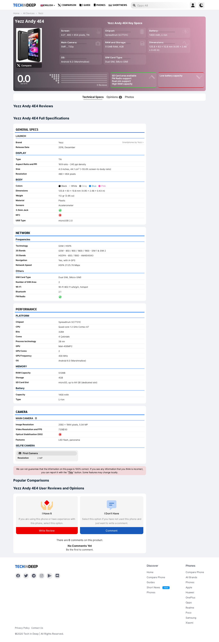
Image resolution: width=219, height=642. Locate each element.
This (70, 472)
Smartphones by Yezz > (133, 142)
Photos (129, 97)
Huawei (190, 592)
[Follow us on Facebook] (18, 576)
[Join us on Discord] (57, 576)
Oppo (189, 602)
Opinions (113, 97)
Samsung (191, 617)
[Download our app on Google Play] (49, 576)
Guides (151, 582)
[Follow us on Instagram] (41, 576)
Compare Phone (156, 577)
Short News (157, 587)
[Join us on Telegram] (34, 576)
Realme (190, 607)
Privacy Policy (22, 627)
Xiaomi (189, 622)
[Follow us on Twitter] (26, 576)
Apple (189, 587)
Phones (100, 5)
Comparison (69, 5)
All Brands (191, 577)
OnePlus (190, 597)
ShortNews (120, 5)
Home (150, 572)
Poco (188, 612)
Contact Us (37, 627)
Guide (87, 5)
